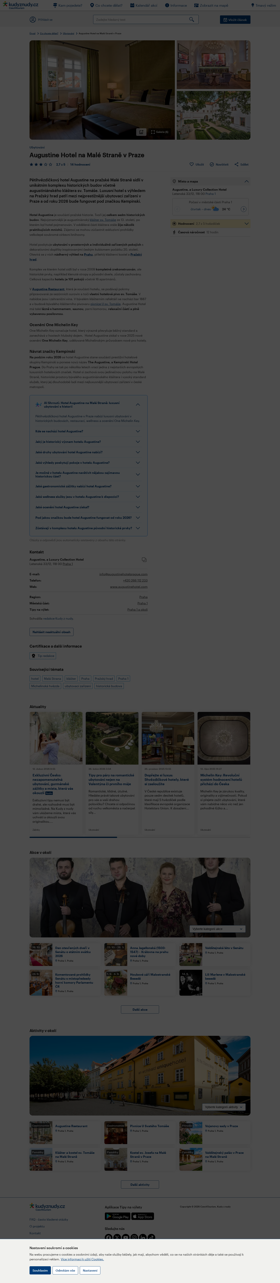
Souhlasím (40, 1270)
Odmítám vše (65, 1270)
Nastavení (90, 1270)
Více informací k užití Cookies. (82, 1259)
